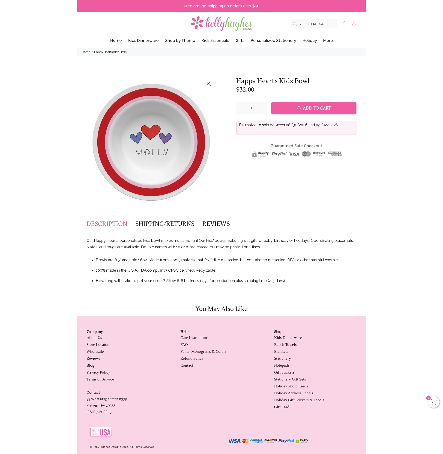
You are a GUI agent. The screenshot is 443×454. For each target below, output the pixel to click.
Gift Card (281, 407)
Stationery (282, 358)
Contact (186, 365)
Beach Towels (285, 344)
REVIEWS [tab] (216, 223)
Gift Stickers (284, 372)
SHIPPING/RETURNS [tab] (165, 223)
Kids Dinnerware (288, 337)
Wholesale (95, 351)
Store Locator (98, 344)
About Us (94, 337)
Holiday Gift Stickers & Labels (299, 400)
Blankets (281, 351)
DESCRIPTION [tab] (107, 223)
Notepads (282, 365)
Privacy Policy (98, 372)
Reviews (93, 358)
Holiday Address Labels (293, 393)
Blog (90, 365)
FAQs (184, 344)
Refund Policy (192, 358)
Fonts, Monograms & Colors (203, 351)
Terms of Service (100, 379)
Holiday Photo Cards (291, 386)
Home (86, 52)
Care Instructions (194, 337)
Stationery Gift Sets (290, 379)
